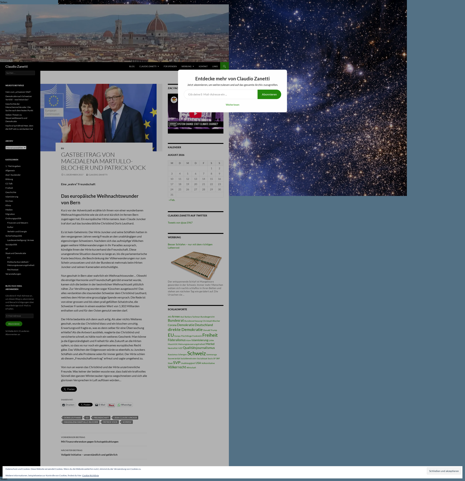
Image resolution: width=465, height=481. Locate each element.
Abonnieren (269, 94)
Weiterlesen (232, 104)
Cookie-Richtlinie (90, 475)
